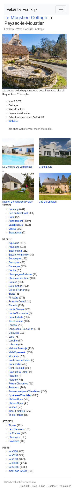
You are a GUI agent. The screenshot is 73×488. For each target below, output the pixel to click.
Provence (14, 387)
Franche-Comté (17, 301)
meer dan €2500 (18, 470)
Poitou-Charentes (18, 383)
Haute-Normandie (18, 313)
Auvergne (14, 246)
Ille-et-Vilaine (16, 321)
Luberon (13, 344)
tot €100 (13, 451)
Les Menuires (16, 429)
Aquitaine (14, 242)
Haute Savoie (16, 309)
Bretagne (14, 262)
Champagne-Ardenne (20, 274)
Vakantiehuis (16, 224)
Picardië (13, 379)
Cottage (39, 29)
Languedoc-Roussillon (21, 328)
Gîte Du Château (48, 201)
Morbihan (14, 356)
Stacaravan (15, 232)
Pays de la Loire (18, 371)
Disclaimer (65, 485)
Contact (52, 485)
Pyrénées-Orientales (20, 395)
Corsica (13, 282)
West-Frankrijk (24, 29)
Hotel (11, 216)
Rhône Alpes (16, 399)
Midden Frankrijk (18, 348)
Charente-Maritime (19, 278)
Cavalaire (14, 441)
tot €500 (13, 459)
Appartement (16, 220)
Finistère (13, 297)
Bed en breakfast (18, 213)
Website (13, 121)
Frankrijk (9, 29)
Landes (13, 325)
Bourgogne (15, 258)
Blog (34, 485)
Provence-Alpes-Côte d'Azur (24, 391)
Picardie (13, 375)
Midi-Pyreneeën (17, 352)
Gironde (13, 305)
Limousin (14, 332)
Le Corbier (14, 433)
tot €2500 (14, 467)
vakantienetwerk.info (24, 482)
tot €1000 (14, 463)
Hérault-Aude (16, 317)
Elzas (12, 293)
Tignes (12, 425)
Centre (12, 270)
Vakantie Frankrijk (22, 9)
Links (42, 485)
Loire (11, 336)
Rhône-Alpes (16, 403)
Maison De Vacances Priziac (17, 201)
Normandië (15, 364)
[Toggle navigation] (60, 9)
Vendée (13, 407)
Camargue (14, 266)
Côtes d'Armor (17, 289)
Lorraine (13, 340)
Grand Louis (45, 166)
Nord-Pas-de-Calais (19, 360)
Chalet (12, 228)
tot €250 (13, 455)
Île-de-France (16, 414)
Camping (13, 209)
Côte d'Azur (15, 285)
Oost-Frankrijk (17, 367)
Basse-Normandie (19, 254)
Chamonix (14, 437)
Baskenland (15, 250)
